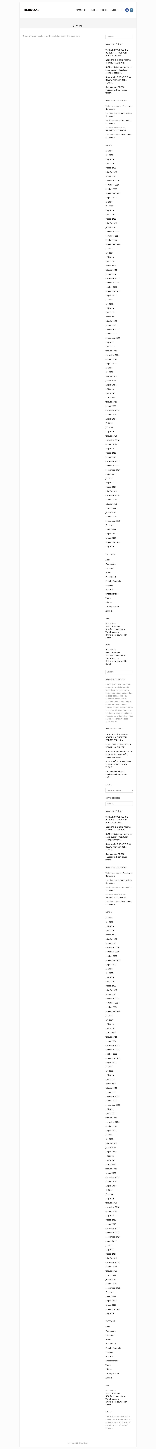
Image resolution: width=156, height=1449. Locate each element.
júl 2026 (109, 151)
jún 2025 (109, 206)
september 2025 (112, 193)
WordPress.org (112, 632)
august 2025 (111, 198)
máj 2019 (109, 432)
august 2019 (111, 419)
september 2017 (112, 470)
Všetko (108, 602)
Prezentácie (110, 577)
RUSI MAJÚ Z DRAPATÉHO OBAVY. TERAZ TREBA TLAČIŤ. (118, 80)
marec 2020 (110, 398)
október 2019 (111, 415)
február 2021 (111, 376)
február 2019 (111, 436)
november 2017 (112, 466)
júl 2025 (109, 202)
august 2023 (111, 295)
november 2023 (112, 283)
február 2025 (111, 223)
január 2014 (110, 512)
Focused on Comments (115, 130)
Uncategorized (112, 594)
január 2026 (110, 176)
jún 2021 (109, 372)
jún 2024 (109, 253)
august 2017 (111, 474)
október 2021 (111, 359)
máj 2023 (109, 308)
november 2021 (112, 355)
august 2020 (111, 385)
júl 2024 (109, 249)
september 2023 (112, 291)
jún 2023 (109, 304)
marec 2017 (110, 487)
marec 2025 (110, 219)
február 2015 (111, 504)
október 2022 (111, 334)
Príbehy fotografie (113, 581)
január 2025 (110, 227)
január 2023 (110, 325)
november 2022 (112, 329)
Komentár (109, 568)
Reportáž (109, 590)
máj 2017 (109, 483)
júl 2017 (109, 478)
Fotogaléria (110, 564)
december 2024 (112, 232)
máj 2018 (109, 449)
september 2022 (112, 338)
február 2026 (111, 172)
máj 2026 (109, 159)
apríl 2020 (110, 393)
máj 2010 (109, 546)
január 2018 (110, 457)
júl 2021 (109, 368)
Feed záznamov (112, 626)
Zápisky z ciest (112, 607)
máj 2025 (109, 210)
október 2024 (111, 240)
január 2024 (110, 274)
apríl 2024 (110, 261)
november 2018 (112, 440)
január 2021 (110, 381)
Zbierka (108, 611)
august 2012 (111, 534)
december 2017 (112, 461)
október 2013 (111, 517)
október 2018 (111, 444)
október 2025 (111, 189)
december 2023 (112, 278)
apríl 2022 (110, 346)
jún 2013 (109, 525)
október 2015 (111, 500)
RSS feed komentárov (115, 629)
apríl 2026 (110, 164)
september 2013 (112, 521)
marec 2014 (110, 508)
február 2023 (111, 321)
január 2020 (110, 406)
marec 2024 (110, 266)
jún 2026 (109, 155)
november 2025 (112, 185)
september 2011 (112, 542)
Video (108, 598)
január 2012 (110, 538)
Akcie (107, 560)
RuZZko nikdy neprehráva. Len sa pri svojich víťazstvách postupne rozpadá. (119, 70)
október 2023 (111, 287)
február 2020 (111, 402)
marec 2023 (110, 317)
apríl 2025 (110, 215)
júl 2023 (109, 300)
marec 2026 (110, 168)
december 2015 (112, 495)
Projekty (109, 585)
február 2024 (111, 270)
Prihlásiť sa (110, 623)
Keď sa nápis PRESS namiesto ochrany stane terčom (116, 90)
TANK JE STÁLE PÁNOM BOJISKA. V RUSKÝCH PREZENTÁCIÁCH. (116, 53)
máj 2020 (109, 389)
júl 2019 (109, 423)
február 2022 (111, 351)
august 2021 (111, 364)
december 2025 (112, 181)
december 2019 (112, 410)
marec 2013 (110, 529)
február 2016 (111, 491)
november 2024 (112, 236)
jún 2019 (109, 427)
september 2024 (112, 244)
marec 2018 (110, 453)
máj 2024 (109, 257)
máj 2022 (109, 342)
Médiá (108, 573)
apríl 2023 (110, 312)
